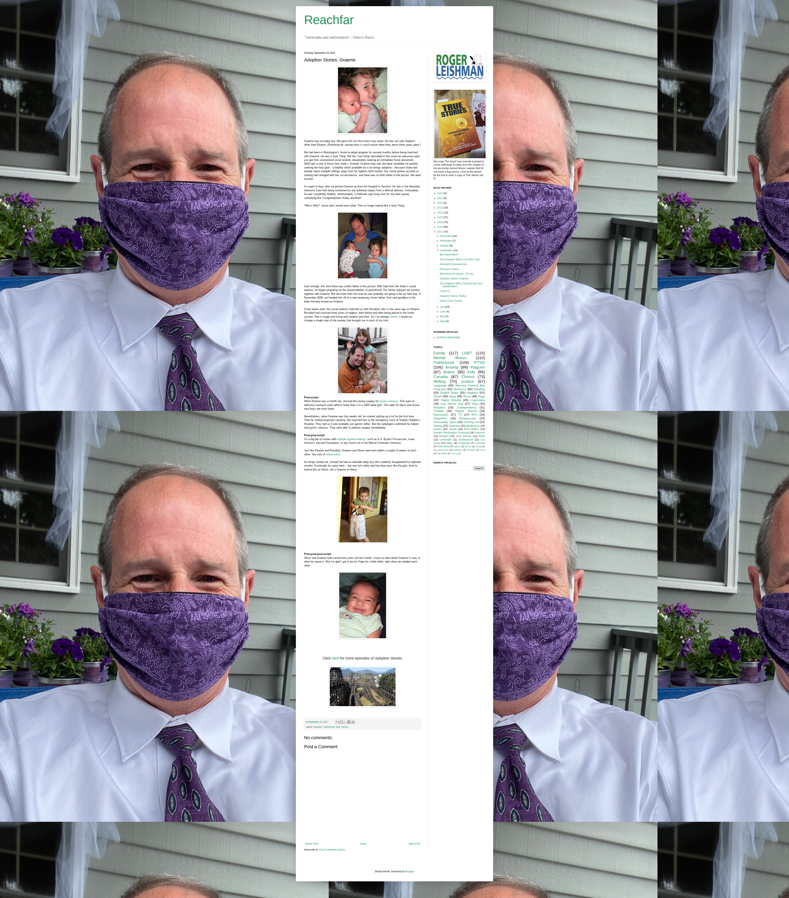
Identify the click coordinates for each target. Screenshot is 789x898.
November (446, 240)
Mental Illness (450, 358)
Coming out (471, 422)
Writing (440, 381)
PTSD (479, 362)
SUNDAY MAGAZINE (448, 337)
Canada (441, 377)
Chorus (467, 377)
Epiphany (454, 425)
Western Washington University (451, 432)
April (443, 321)
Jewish (453, 429)
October (445, 245)
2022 (440, 207)
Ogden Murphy (451, 400)
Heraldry (471, 450)
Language (440, 385)
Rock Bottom (471, 429)
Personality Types (445, 422)
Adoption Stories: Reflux (453, 296)
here (335, 658)
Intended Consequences (453, 264)
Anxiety (451, 367)
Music (467, 396)
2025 (440, 193)
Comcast (480, 443)
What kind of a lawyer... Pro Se (456, 273)
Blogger (409, 871)
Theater (439, 411)
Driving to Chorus (449, 269)
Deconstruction (441, 450)
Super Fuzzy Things (451, 300)
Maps (450, 443)
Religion (444, 436)
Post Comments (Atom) (332, 849)
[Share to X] (345, 722)
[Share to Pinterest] (353, 722)
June (443, 311)
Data (475, 403)
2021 (440, 212)
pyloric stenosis (389, 401)
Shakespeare (466, 439)
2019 (440, 222)
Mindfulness (473, 425)
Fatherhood (329, 727)
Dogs (481, 396)
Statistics (457, 450)
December (446, 236)
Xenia (478, 446)
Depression (441, 414)
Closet (438, 396)
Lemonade (445, 439)
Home (363, 843)
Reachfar (329, 20)
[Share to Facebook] (349, 722)
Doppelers (440, 418)
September (446, 250)
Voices (468, 446)
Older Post (414, 843)
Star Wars (442, 453)
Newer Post (311, 843)
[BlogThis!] (341, 722)
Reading (479, 389)
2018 (440, 227)
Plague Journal (466, 411)
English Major (449, 392)
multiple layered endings (351, 439)
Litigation (472, 392)
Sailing (454, 453)
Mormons (460, 389)
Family (439, 353)
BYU (474, 414)
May (442, 316)
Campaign (464, 443)
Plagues (477, 367)
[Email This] (337, 722)
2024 (440, 198)
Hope (452, 396)
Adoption (317, 727)
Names (345, 727)
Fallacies (480, 432)
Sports (457, 446)
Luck (482, 450)
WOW (482, 436)
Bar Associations (449, 254)
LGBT (467, 353)
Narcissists (443, 446)
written (394, 316)
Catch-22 (445, 291)
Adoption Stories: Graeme (454, 278)
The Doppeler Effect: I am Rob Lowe (460, 259)
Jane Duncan (464, 436)
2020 (440, 217)
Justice (467, 381)
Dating (438, 425)
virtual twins (333, 454)
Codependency (466, 407)
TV (460, 414)
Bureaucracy (467, 418)
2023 (440, 203)
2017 (440, 231)
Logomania (477, 400)
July (442, 306)
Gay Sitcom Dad (452, 403)
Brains (449, 372)
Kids (338, 727)
